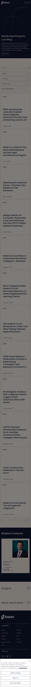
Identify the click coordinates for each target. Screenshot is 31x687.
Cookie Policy (23, 668)
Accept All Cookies (15, 683)
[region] (15, 673)
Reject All (15, 678)
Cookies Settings (16, 673)
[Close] (28, 661)
